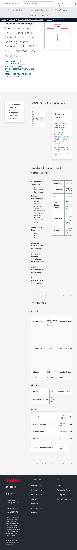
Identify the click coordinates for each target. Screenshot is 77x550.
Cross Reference (37, 495)
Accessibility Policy (63, 490)
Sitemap (8, 540)
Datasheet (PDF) (33, 119)
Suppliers (34, 504)
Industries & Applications (38, 10)
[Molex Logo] (11, 4)
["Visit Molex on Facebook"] (7, 494)
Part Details (12, 118)
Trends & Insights (61, 10)
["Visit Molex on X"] (15, 487)
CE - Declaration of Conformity (37, 280)
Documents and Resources (14, 106)
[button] (66, 32)
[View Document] (37, 119)
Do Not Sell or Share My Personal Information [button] (12, 542)
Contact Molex (12, 76)
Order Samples (36, 508)
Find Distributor (37, 490)
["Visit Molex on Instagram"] (11, 494)
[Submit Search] (52, 4)
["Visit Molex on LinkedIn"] (7, 487)
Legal (59, 485)
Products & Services (15, 10)
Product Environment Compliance (13, 112)
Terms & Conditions (64, 499)
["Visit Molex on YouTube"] (11, 487)
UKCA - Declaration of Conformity (37, 269)
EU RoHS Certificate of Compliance (37, 245)
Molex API (34, 499)
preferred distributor (61, 137)
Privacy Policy (61, 495)
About (44, 15)
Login (61, 6)
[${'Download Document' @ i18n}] (42, 119)
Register (61, 4)
